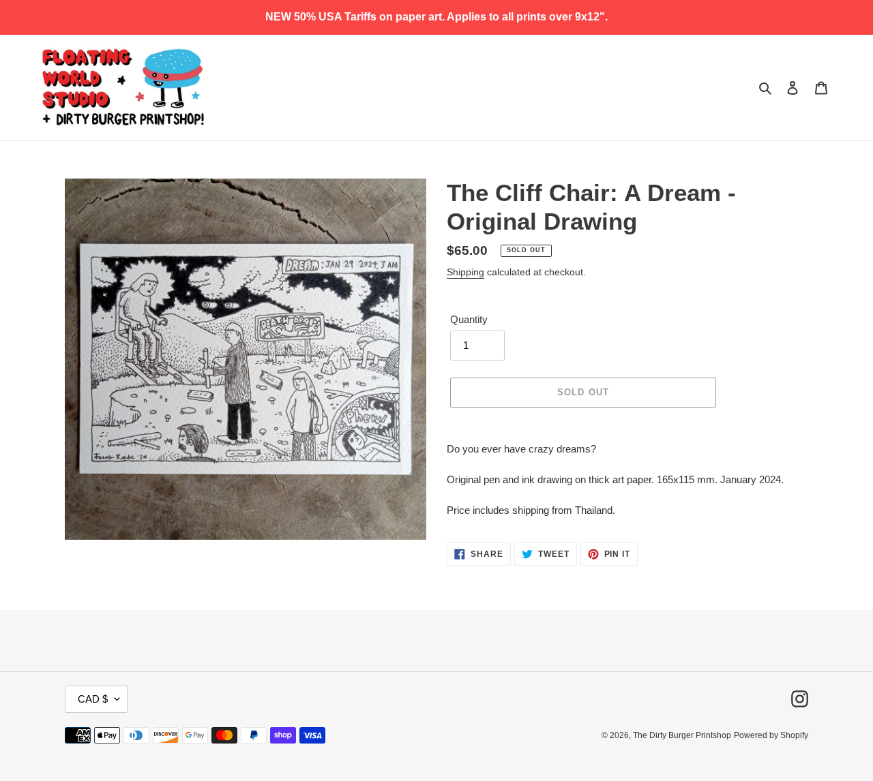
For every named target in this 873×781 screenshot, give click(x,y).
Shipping (465, 271)
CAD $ (93, 699)
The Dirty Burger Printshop (682, 735)
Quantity (469, 319)
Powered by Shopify (771, 735)
